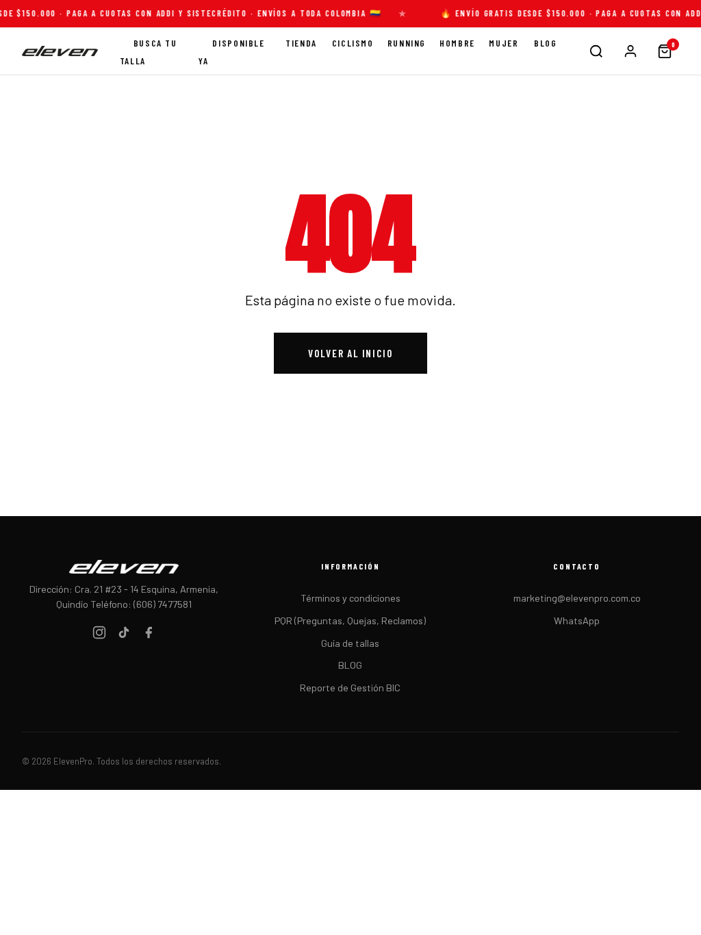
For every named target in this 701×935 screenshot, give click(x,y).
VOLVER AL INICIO (350, 353)
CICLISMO (353, 43)
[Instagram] (99, 635)
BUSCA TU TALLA (148, 51)
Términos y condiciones (350, 598)
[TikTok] (124, 635)
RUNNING (406, 43)
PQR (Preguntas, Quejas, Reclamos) (350, 620)
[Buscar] (596, 51)
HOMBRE (457, 43)
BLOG (545, 43)
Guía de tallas (350, 643)
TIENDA (301, 43)
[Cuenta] (630, 51)
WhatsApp (577, 620)
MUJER (503, 43)
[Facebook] (148, 635)
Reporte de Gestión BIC (350, 687)
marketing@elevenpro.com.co (577, 598)
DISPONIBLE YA (231, 51)
